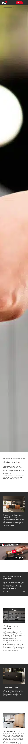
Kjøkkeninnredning (8, 7)
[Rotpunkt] (5, 2)
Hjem (4, 7)
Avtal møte (19, 2)
